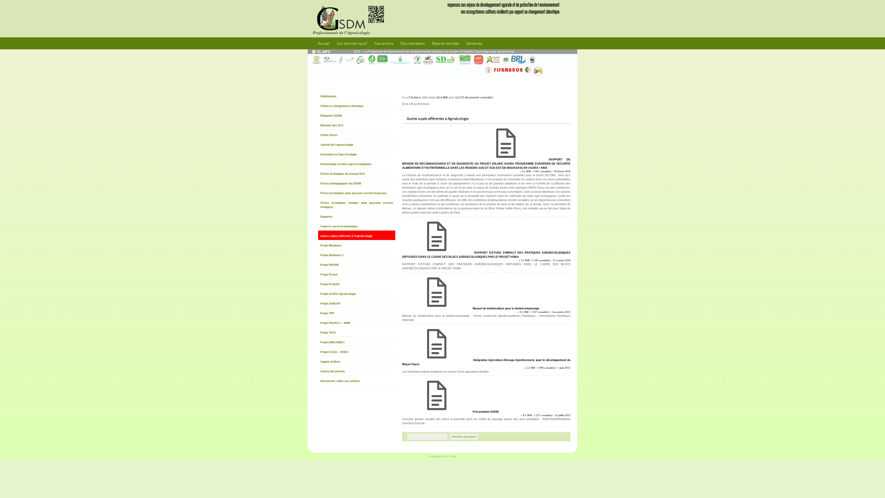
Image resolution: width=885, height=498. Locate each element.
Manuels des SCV (331, 125)
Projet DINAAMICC (332, 342)
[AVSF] (493, 59)
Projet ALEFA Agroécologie (338, 294)
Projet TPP (327, 313)
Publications (328, 96)
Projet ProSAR (329, 284)
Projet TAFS (328, 332)
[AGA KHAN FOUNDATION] (400, 59)
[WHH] (382, 59)
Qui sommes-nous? (352, 43)
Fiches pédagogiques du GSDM (340, 183)
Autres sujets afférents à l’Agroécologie (346, 236)
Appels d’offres (330, 361)
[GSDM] (351, 18)
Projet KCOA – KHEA (334, 352)
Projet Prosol (328, 274)
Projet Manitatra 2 (332, 255)
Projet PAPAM (329, 265)
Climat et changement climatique (341, 106)
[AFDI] (330, 59)
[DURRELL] (372, 59)
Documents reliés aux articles (340, 381)
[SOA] (341, 59)
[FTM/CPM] (417, 59)
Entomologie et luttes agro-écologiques (346, 164)
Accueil (324, 43)
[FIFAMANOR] (508, 69)
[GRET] (478, 59)
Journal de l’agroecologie (336, 144)
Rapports (326, 216)
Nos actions (384, 43)
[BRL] (518, 59)
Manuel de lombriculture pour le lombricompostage (506, 308)
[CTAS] (316, 59)
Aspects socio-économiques (339, 226)
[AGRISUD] (428, 59)
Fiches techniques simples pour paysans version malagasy (356, 205)
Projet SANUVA (330, 303)
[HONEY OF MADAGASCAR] (349, 59)
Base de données (445, 43)
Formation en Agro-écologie (338, 154)
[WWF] (532, 59)
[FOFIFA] (506, 59)
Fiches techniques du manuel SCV (342, 173)
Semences (474, 43)
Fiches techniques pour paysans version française (353, 193)
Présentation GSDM (486, 411)
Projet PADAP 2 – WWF (335, 323)
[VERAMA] (465, 59)
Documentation (412, 43)
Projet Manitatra (330, 245)
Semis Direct (328, 135)
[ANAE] (538, 71)
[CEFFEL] (361, 59)
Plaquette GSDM (331, 115)
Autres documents (332, 371)
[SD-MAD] (445, 59)
